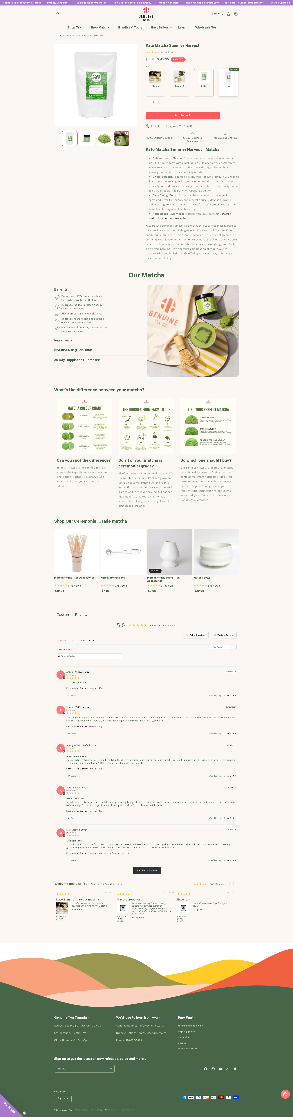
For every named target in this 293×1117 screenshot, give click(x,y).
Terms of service (112, 1110)
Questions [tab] (85, 640)
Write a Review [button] (225, 635)
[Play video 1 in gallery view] (121, 138)
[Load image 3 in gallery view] (104, 138)
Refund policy (81, 1110)
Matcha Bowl (202, 578)
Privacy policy (96, 1110)
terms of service (187, 1049)
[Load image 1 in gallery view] (70, 138)
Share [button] (73, 695)
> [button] (147, 870)
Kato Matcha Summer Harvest (81, 688)
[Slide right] (134, 138)
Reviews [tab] (62, 640)
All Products (72, 35)
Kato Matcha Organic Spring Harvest (61, 916)
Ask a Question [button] (197, 635)
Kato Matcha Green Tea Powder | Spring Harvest (122, 917)
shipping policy (186, 1032)
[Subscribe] (110, 1069)
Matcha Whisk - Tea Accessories (74, 578)
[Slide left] (57, 138)
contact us (184, 1037)
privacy (182, 1043)
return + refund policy (190, 1026)
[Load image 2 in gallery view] (87, 138)
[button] (57, 14)
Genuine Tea (66, 1110)
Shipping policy (128, 1110)
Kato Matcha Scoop (113, 578)
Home (62, 35)
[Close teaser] (24, 1113)
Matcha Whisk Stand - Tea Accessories (163, 579)
